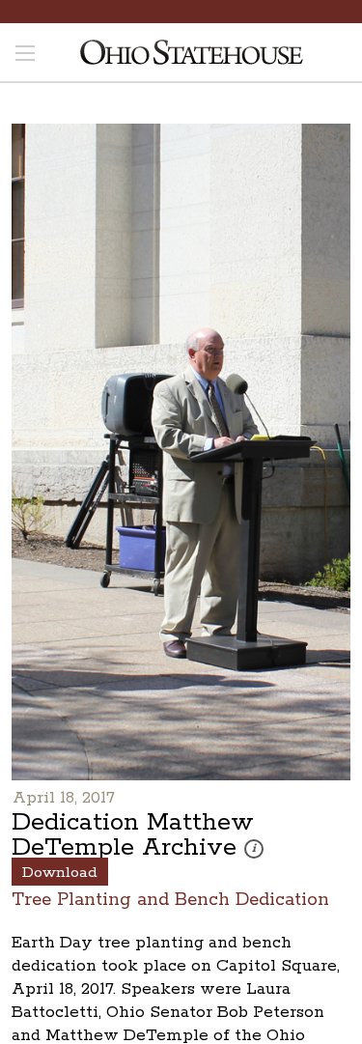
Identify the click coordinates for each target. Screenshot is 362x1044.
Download (59, 872)
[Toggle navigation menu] (25, 55)
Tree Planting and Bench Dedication (170, 898)
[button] (254, 849)
